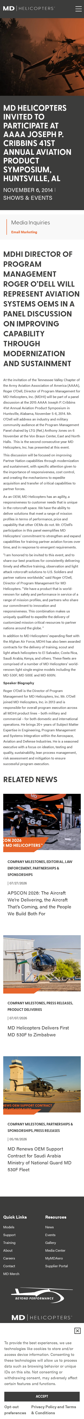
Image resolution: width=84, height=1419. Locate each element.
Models (8, 1226)
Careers (9, 1258)
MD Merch (11, 1273)
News (49, 1226)
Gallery (50, 1242)
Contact (9, 1265)
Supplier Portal (56, 1265)
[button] (77, 1331)
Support (9, 1234)
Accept (42, 1396)
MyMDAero (54, 1258)
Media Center (55, 1250)
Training (9, 1242)
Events (50, 1234)
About (7, 1250)
